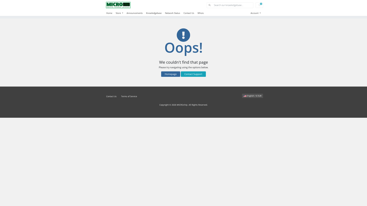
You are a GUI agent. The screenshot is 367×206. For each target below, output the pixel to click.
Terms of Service (129, 96)
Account (255, 13)
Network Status (172, 13)
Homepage (171, 74)
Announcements (135, 13)
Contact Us (189, 13)
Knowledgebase (154, 13)
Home (109, 13)
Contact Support (193, 74)
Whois (201, 13)
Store (118, 13)
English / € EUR (253, 95)
